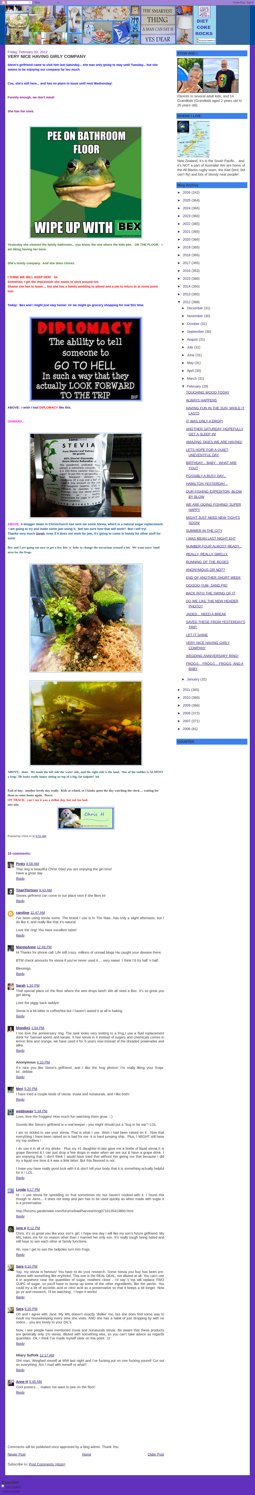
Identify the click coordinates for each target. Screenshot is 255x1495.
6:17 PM (33, 1189)
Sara (19, 1266)
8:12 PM (33, 1228)
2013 (187, 294)
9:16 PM (30, 1266)
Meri (19, 1089)
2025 (187, 200)
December (195, 308)
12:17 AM (47, 1355)
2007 (187, 721)
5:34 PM (40, 1111)
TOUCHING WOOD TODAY (207, 392)
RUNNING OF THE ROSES (207, 562)
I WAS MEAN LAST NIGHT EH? (211, 538)
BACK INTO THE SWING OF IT (210, 593)
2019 (187, 247)
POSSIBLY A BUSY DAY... (206, 476)
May (191, 363)
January (193, 679)
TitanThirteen (27, 890)
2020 (187, 239)
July (190, 347)
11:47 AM (37, 912)
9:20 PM (30, 1309)
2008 (187, 713)
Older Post (156, 1454)
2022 (187, 224)
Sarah (40, 533)
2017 (187, 263)
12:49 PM (44, 947)
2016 (187, 271)
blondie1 (23, 1028)
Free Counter (11, 1491)
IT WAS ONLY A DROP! (204, 421)
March (192, 378)
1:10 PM (33, 985)
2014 (187, 286)
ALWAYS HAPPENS (201, 400)
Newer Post (17, 1454)
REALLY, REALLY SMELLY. (207, 554)
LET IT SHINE (197, 635)
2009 (187, 705)
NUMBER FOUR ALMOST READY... (214, 546)
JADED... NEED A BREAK (206, 614)
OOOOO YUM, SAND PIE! (207, 585)
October (194, 324)
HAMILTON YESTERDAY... (207, 484)
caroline (22, 912)
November (195, 316)
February (194, 386)
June (191, 355)
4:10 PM (43, 1062)
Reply (20, 878)
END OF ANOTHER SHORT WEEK (213, 577)
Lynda (21, 1189)
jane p (21, 1228)
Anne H (22, 1382)
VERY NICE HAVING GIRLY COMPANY (47, 56)
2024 (187, 208)
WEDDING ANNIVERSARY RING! (212, 656)
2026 (187, 192)
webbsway (24, 1111)
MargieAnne (26, 947)
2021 (187, 231)
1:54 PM (37, 1028)
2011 (187, 690)
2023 (187, 216)
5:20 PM (30, 1089)
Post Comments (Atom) (47, 1464)
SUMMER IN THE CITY (204, 531)
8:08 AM (32, 864)
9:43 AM (45, 890)
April (191, 371)
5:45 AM (35, 1382)
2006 (187, 729)
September (196, 331)
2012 (187, 302)
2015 (187, 278)
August (193, 339)
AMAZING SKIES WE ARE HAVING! (214, 442)
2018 (187, 255)
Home (86, 1454)
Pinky (20, 864)
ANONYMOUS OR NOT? (205, 570)
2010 (187, 697)
